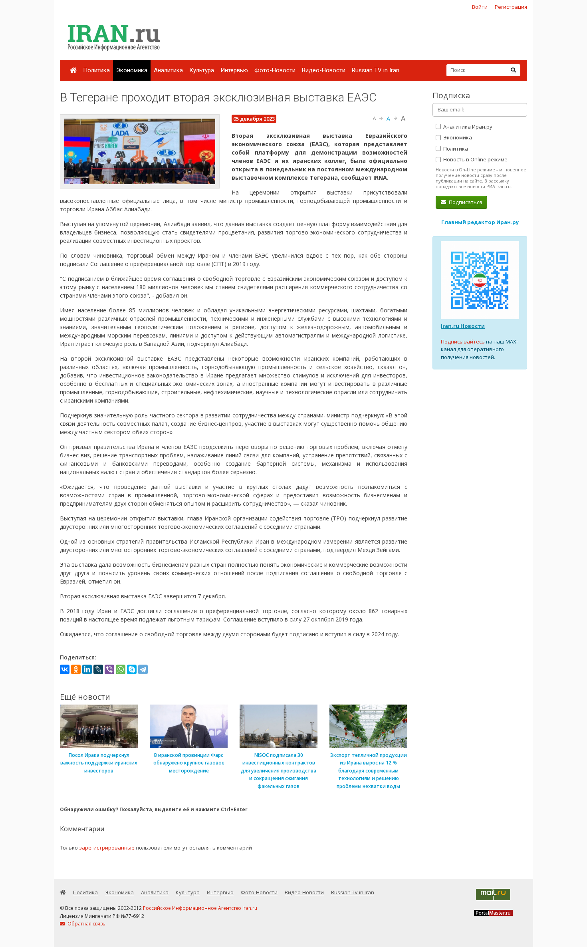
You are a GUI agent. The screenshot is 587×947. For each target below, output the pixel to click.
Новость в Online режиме (475, 159)
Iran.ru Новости (463, 326)
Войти (480, 6)
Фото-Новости (274, 70)
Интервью (234, 70)
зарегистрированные (107, 847)
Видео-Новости (323, 70)
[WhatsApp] (120, 669)
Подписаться (465, 202)
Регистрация (511, 6)
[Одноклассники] (76, 669)
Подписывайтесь (463, 341)
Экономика (131, 70)
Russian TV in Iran (375, 70)
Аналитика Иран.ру (467, 126)
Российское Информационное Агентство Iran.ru (200, 908)
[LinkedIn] (87, 669)
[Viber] (109, 669)
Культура (201, 70)
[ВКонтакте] (64, 669)
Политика (96, 70)
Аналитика (168, 70)
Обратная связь (85, 923)
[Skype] (132, 669)
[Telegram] (143, 669)
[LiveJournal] (98, 669)
